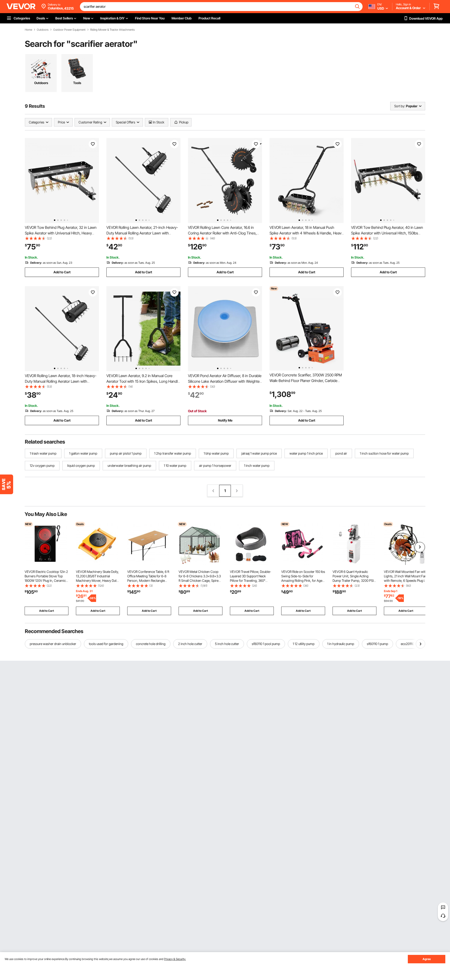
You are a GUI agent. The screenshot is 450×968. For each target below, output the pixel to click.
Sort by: (399, 106)
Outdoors (43, 29)
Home (28, 29)
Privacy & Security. (175, 959)
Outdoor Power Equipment (69, 29)
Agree (427, 959)
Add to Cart (62, 272)
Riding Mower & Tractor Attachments (112, 29)
